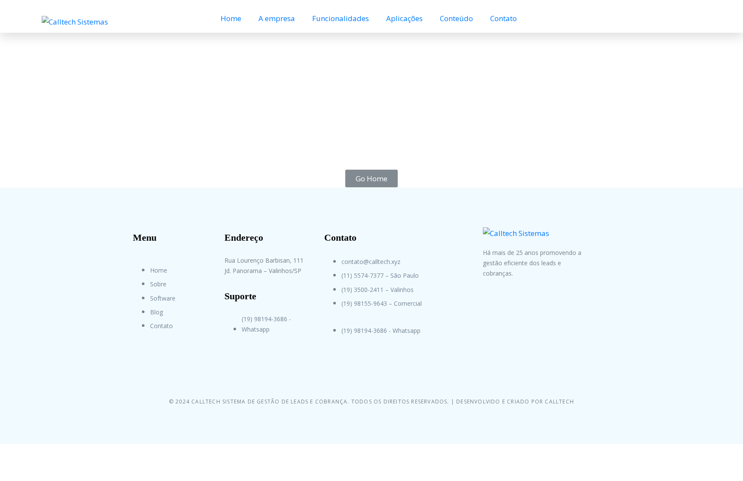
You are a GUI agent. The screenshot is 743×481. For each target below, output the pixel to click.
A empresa (276, 18)
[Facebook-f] (493, 313)
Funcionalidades (340, 18)
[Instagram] (525, 313)
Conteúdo (456, 18)
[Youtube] (557, 313)
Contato (503, 18)
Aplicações (404, 18)
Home (231, 18)
